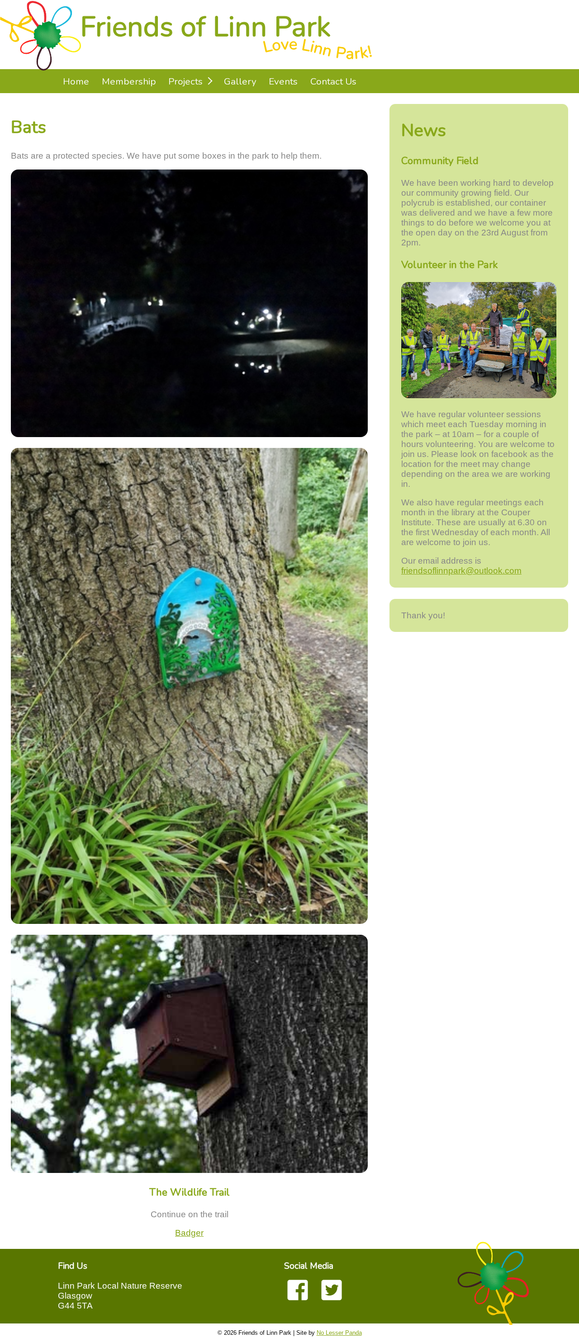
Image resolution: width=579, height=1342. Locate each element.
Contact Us (333, 81)
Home (76, 81)
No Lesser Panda (339, 1332)
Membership (129, 81)
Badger (189, 1233)
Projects (185, 81)
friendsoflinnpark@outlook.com (461, 570)
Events (283, 81)
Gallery (240, 81)
